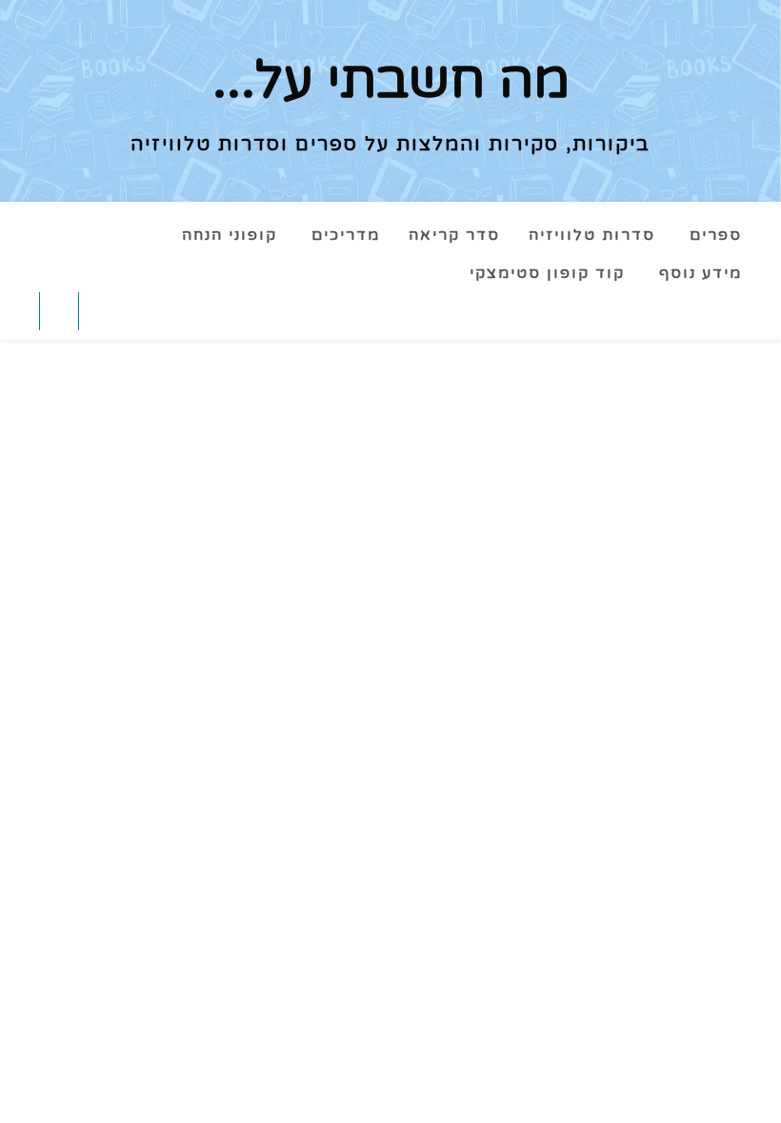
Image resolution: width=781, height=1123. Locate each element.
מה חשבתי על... (391, 80)
